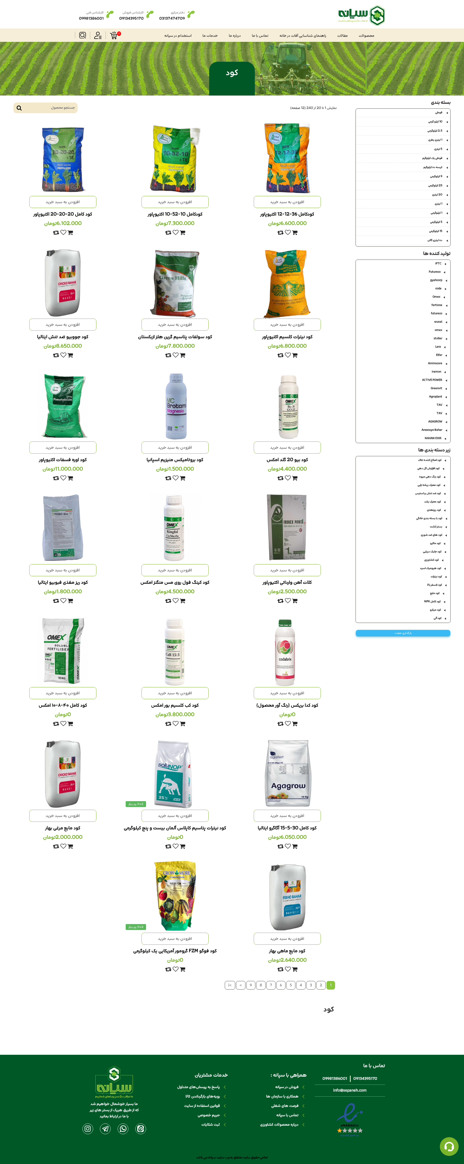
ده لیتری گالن (434, 240)
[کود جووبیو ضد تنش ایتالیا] (63, 282)
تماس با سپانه (287, 1115)
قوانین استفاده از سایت (202, 1106)
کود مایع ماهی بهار (287, 951)
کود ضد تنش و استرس (428, 493)
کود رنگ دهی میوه (430, 476)
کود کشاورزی (431, 559)
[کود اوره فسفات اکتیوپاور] (63, 405)
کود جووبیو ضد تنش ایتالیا (62, 337)
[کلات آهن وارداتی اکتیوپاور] (287, 528)
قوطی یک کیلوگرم (432, 158)
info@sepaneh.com (350, 1091)
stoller (438, 338)
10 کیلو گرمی (435, 121)
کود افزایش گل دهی (428, 468)
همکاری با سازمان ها (282, 1096)
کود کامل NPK (432, 601)
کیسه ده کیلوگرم (432, 167)
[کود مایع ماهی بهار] (287, 896)
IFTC (438, 263)
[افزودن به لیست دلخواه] (288, 232)
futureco (436, 313)
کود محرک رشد (432, 501)
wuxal (438, 321)
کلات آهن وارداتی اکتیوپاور (287, 582)
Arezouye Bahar (432, 430)
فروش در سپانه (287, 1087)
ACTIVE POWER (432, 380)
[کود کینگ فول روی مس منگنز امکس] (175, 528)
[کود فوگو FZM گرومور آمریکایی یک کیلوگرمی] (175, 896)
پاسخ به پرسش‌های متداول (198, 1087)
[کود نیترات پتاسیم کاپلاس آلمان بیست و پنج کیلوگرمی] (175, 773)
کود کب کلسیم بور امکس (175, 705)
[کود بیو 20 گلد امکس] (287, 405)
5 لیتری (438, 149)
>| (230, 985)
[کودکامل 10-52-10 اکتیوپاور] (175, 159)
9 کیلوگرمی (436, 176)
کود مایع (435, 593)
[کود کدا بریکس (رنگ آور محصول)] (287, 651)
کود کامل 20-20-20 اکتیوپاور (62, 214)
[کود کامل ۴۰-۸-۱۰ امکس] (63, 651)
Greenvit (436, 388)
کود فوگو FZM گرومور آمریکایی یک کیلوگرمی (175, 951)
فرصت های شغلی (285, 1106)
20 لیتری (437, 194)
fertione (437, 305)
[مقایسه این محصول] (280, 232)
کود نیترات (436, 576)
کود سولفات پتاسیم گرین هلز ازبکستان (175, 337)
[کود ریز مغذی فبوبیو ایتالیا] (63, 528)
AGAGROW (435, 421)
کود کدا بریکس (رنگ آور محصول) (287, 705)
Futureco (435, 271)
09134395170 (365, 1079)
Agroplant (435, 396)
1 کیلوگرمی (436, 212)
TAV (439, 405)
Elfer (439, 355)
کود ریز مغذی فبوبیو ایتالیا (63, 582)
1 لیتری (438, 203)
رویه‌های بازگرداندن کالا (203, 1096)
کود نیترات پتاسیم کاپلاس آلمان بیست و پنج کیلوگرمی (175, 828)
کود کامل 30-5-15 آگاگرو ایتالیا (287, 828)
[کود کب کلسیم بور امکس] (175, 651)
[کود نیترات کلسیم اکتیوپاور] (287, 282)
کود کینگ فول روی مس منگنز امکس (174, 582)
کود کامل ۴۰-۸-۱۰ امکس (63, 705)
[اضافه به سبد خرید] (294, 232)
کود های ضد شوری (431, 534)
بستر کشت (436, 526)
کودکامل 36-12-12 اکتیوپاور (287, 214)
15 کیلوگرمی (435, 231)
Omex (436, 296)
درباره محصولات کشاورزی (279, 1125)
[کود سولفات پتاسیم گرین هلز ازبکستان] (175, 282)
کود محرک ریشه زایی (429, 485)
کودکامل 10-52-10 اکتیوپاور (175, 214)
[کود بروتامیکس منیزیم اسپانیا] (175, 405)
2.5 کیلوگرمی (434, 130)
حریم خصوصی (209, 1115)
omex (438, 330)
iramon (436, 371)
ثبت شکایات (210, 1125)
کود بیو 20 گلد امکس (287, 460)
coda (438, 288)
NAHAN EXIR (433, 438)
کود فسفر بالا (434, 584)
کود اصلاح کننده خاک (429, 460)
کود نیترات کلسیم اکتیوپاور (287, 337)
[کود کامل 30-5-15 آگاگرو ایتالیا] (287, 773)
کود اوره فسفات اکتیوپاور (63, 460)
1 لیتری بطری (435, 139)
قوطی (438, 112)
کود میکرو (435, 609)
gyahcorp (436, 280)
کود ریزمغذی (434, 510)
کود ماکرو (435, 543)
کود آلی (437, 618)
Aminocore (435, 363)
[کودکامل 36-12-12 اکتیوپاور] (287, 159)
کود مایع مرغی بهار (62, 828)
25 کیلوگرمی (435, 185)
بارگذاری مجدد (403, 633)
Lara (438, 346)
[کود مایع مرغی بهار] (63, 773)
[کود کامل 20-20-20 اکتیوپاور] (63, 159)
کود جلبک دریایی (432, 551)
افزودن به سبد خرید (287, 202)
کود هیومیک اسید (430, 568)
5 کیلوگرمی (436, 222)
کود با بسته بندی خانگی (429, 518)
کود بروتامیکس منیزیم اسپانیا (175, 460)
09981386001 (334, 1079)
